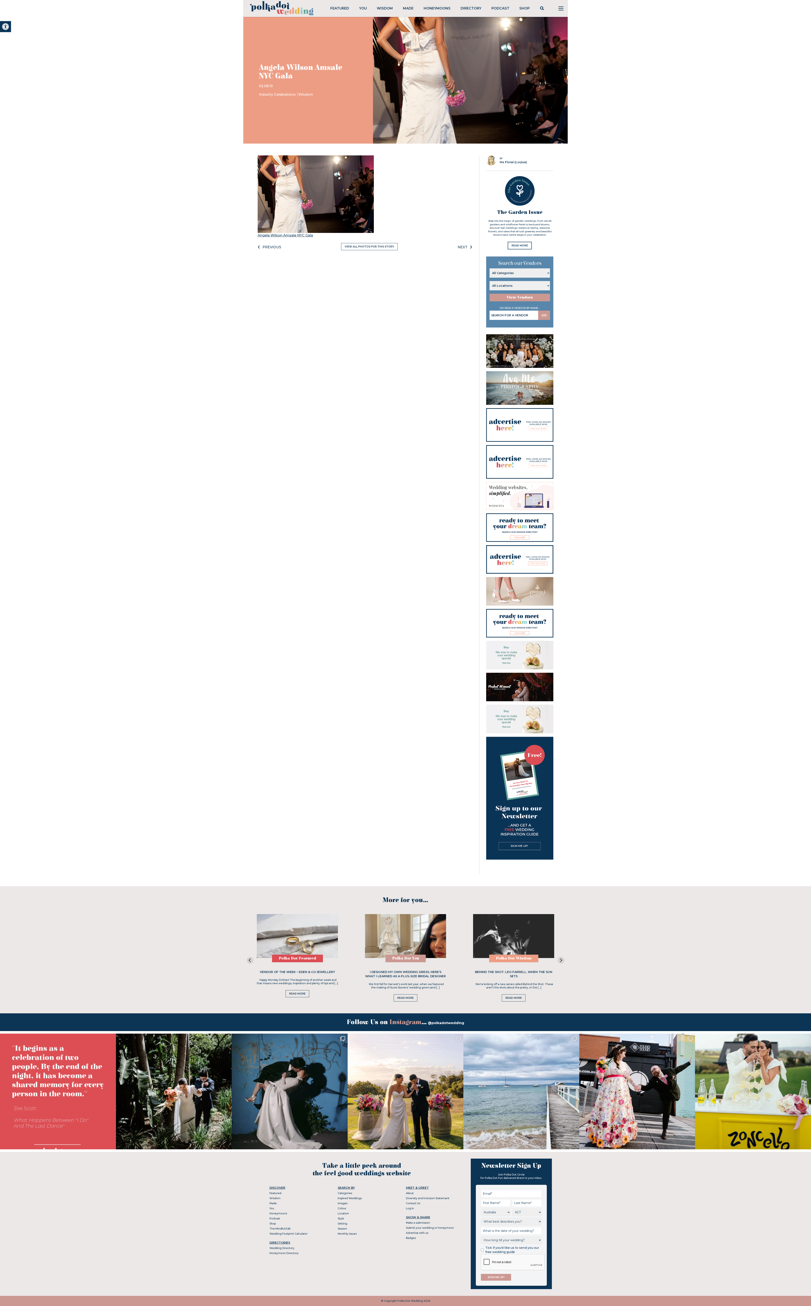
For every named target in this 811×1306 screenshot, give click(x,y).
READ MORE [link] (520, 245)
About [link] (410, 1193)
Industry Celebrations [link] (278, 94)
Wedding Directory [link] (281, 1248)
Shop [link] (524, 8)
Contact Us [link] (413, 1203)
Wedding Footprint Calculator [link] (288, 1233)
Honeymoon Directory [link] (284, 1253)
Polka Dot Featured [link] (297, 958)
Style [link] (341, 1218)
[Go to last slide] (250, 960)
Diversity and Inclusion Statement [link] (427, 1198)
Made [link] (408, 8)
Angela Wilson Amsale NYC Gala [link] (285, 235)
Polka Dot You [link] (405, 958)
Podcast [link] (500, 8)
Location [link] (343, 1213)
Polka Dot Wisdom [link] (514, 958)
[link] (5, 26)
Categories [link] (345, 1193)
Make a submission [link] (418, 1222)
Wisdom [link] (385, 8)
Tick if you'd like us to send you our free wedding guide (512, 1250)
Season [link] (342, 1228)
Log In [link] (410, 1208)
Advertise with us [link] (417, 1232)
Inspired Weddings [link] (350, 1198)
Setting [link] (342, 1223)
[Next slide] (561, 960)
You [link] (363, 8)
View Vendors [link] (520, 297)
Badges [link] (411, 1237)
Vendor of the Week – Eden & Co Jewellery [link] (297, 972)
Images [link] (342, 1203)
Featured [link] (339, 8)
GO (544, 315)
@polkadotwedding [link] (446, 1023)
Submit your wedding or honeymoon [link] (430, 1227)
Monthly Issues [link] (347, 1233)
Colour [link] (342, 1208)
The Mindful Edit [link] (280, 1228)
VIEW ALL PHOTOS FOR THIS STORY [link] (369, 246)
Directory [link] (471, 8)
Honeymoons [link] (437, 8)
